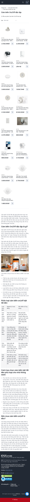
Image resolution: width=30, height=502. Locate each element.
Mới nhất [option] (6, 20)
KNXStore (18, 493)
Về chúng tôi (4, 484)
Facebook (24, 493)
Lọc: (2, 20)
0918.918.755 (8, 470)
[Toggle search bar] (23, 2)
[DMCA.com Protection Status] (6, 475)
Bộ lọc (16, 499)
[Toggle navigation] (2, 2)
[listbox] (11, 20)
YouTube (15, 495)
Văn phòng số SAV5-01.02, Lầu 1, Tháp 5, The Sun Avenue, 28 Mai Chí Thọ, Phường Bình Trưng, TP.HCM (13, 466)
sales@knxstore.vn (9, 472)
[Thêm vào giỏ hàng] (12, 43)
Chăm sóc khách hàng (14, 485)
